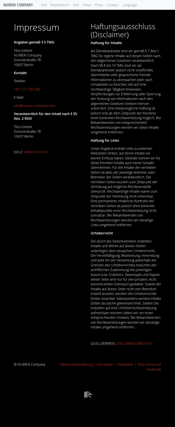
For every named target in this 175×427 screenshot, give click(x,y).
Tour (76, 5)
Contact (112, 5)
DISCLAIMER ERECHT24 (135, 343)
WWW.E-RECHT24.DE (36, 152)
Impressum (104, 364)
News (87, 5)
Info (44, 5)
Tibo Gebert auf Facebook (149, 366)
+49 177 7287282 (27, 89)
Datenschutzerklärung (76, 364)
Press (99, 5)
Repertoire (58, 5)
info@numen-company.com (34, 105)
